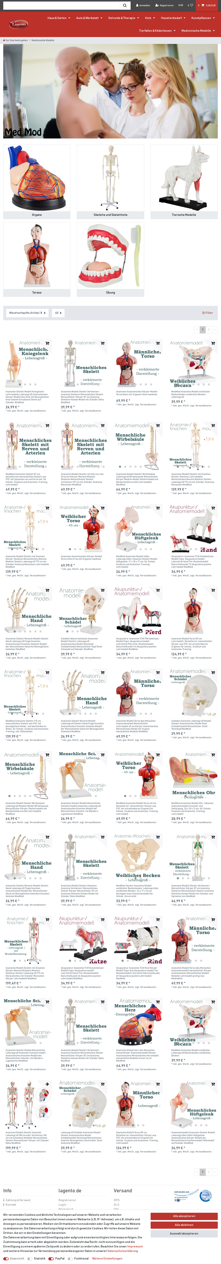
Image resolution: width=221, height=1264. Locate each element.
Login (62, 1204)
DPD (117, 1200)
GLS (116, 1204)
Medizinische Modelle (197, 30)
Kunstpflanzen (201, 18)
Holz (148, 18)
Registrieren (67, 1200)
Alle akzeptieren (184, 1216)
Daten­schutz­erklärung (122, 1251)
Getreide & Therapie (122, 18)
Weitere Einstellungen (107, 1258)
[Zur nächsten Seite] (215, 330)
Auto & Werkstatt (87, 18)
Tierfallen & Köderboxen (155, 30)
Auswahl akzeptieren (184, 1233)
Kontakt (11, 1204)
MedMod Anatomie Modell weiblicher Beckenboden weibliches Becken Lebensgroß (190, 394)
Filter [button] (209, 312)
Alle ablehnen (184, 1225)
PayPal (60, 1258)
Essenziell (17, 1258)
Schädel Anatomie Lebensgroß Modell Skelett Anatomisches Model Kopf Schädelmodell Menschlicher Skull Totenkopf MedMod (191, 725)
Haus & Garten (57, 18)
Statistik (39, 1258)
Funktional (81, 1258)
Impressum (135, 1246)
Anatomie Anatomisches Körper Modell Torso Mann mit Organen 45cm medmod (136, 392)
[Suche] (124, 6)
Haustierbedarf (171, 18)
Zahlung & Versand (18, 1200)
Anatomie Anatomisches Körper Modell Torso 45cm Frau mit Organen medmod (81, 557)
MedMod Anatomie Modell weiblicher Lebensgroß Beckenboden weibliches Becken (191, 1053)
